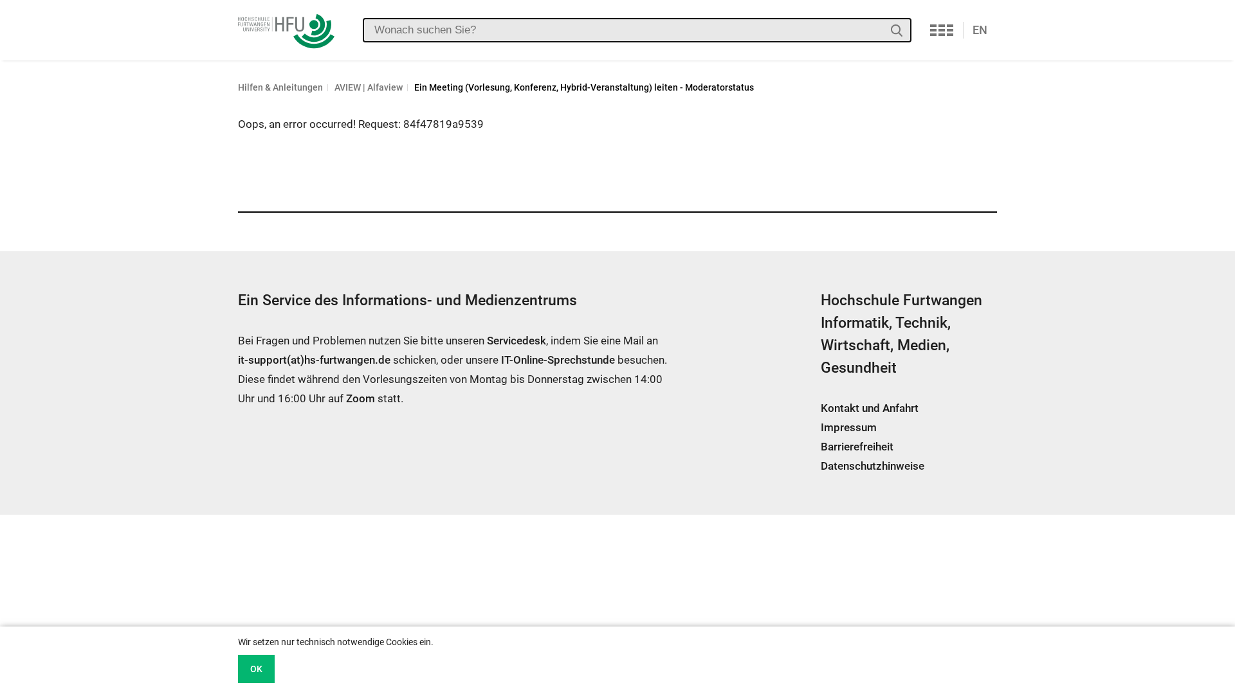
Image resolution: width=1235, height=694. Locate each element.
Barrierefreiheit (857, 446)
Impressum (849, 427)
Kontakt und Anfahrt (870, 408)
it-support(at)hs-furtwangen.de (314, 359)
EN (980, 30)
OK (256, 669)
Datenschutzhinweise (872, 465)
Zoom (360, 398)
